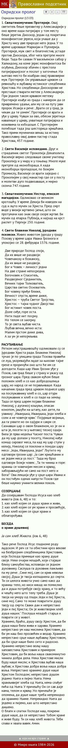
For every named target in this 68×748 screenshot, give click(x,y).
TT (63, 12)
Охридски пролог (18, 12)
